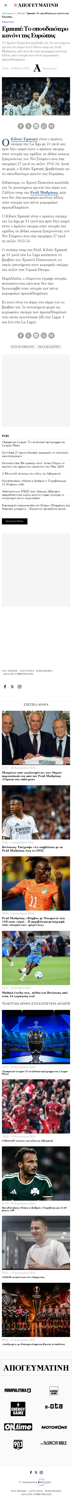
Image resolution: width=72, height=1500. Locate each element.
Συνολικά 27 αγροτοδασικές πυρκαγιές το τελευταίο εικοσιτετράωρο (35, 454)
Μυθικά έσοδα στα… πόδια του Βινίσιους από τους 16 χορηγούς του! (35, 994)
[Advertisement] (36, 390)
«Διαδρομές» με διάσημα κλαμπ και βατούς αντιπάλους (33, 1344)
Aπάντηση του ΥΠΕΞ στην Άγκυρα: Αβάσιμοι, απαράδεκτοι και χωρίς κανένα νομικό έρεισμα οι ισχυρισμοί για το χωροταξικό (33, 495)
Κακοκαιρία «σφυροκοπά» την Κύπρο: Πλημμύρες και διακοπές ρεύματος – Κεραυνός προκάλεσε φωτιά (36, 507)
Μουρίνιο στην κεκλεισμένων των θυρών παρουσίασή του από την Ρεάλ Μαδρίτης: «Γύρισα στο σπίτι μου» (32, 776)
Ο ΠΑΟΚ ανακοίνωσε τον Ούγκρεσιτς (23, 1277)
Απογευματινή (8, 13)
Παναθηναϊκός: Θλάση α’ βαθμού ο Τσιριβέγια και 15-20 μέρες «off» (34, 483)
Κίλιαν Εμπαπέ (24, 139)
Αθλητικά (21, 13)
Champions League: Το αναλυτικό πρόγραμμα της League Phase (33, 444)
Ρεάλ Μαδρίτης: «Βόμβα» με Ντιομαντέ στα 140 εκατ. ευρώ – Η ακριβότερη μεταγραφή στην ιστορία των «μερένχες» (33, 922)
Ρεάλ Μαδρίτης (44, 193)
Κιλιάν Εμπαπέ (23, 347)
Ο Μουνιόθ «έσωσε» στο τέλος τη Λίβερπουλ (31, 473)
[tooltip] (21, 126)
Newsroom (50, 68)
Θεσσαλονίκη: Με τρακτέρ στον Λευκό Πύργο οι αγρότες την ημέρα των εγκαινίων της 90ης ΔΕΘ (33, 465)
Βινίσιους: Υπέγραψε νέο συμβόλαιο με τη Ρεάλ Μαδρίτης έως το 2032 (32, 849)
